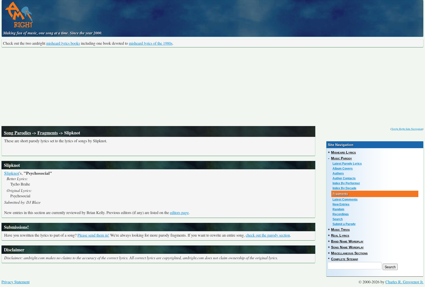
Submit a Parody (344, 224)
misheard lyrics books (63, 43)
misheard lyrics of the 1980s (150, 43)
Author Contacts (344, 178)
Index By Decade (344, 188)
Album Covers (343, 168)
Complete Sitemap (344, 259)
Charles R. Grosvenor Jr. (404, 281)
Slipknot (11, 173)
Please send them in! (93, 235)
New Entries (341, 204)
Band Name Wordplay (347, 241)
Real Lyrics (340, 235)
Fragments (47, 132)
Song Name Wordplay (347, 247)
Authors (338, 173)
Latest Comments (345, 199)
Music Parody (341, 158)
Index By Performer (346, 183)
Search (338, 219)
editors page (179, 212)
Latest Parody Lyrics (347, 163)
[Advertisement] (212, 86)
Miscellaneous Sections (349, 253)
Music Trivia (340, 229)
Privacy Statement (15, 281)
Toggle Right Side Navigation (407, 128)
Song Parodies (17, 132)
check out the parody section (268, 235)
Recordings (341, 214)
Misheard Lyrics (343, 152)
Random (338, 209)
